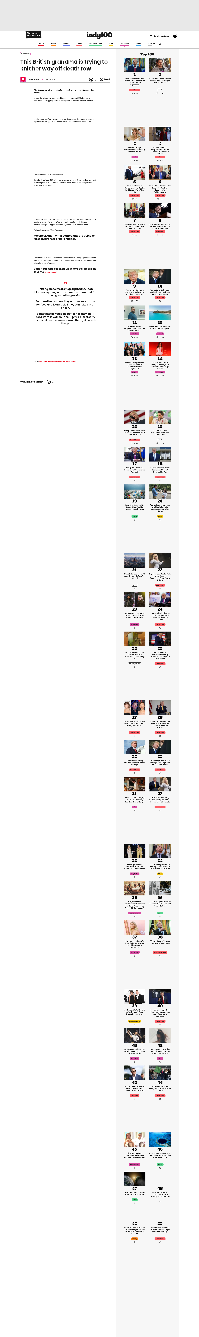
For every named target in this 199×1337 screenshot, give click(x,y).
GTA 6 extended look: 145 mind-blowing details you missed (134, 576)
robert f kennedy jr (160, 952)
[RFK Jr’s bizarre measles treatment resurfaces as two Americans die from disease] (160, 927)
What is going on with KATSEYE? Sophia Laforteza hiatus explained (134, 366)
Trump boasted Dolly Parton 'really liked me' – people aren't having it (160, 800)
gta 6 (160, 90)
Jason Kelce (134, 334)
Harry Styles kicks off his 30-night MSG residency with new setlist (134, 1051)
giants (160, 913)
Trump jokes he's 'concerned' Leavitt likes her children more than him (134, 189)
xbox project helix (134, 664)
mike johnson (160, 231)
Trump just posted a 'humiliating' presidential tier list (134, 470)
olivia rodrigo (160, 372)
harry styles (134, 1058)
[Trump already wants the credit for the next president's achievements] (160, 172)
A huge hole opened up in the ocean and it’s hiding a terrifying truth (160, 1155)
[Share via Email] (108, 79)
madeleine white (134, 1021)
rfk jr (160, 874)
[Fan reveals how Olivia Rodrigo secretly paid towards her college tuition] (160, 349)
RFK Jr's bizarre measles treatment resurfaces (160, 942)
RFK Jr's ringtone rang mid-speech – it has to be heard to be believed (160, 867)
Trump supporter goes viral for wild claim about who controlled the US (160, 508)
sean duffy (134, 1095)
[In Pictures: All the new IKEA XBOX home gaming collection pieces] (160, 1320)
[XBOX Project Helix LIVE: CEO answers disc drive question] (134, 638)
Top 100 (41, 44)
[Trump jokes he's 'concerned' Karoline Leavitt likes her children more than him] (134, 172)
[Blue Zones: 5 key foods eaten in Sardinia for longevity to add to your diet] (160, 312)
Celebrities (124, 44)
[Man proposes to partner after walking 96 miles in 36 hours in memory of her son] (134, 1214)
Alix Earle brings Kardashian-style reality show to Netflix (134, 149)
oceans (160, 1164)
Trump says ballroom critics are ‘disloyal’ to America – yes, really (134, 292)
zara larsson (135, 952)
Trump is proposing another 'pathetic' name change (134, 763)
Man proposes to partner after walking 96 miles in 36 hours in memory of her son (134, 1230)
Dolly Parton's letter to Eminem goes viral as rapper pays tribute (135, 615)
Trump (79, 44)
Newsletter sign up (161, 36)
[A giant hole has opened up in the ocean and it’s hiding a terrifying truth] (160, 1139)
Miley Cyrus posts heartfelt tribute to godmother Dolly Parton (134, 867)
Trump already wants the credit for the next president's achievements (160, 189)
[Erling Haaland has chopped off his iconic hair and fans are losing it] (134, 1139)
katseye (134, 372)
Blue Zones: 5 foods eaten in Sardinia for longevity (160, 327)
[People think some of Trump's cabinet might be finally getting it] (160, 1214)
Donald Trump (134, 297)
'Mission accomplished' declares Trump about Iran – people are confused (160, 1013)
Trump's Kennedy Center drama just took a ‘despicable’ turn (160, 470)
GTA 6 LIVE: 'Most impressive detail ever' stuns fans (160, 433)
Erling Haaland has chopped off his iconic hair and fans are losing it (134, 1156)
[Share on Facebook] (101, 79)
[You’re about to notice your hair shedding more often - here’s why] (160, 1035)
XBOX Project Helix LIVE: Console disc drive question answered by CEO (134, 655)
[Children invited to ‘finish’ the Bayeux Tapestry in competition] (160, 1179)
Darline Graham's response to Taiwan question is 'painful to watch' (160, 150)
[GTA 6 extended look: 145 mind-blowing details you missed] (134, 560)
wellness (160, 334)
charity (134, 1239)
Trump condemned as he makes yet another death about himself (134, 433)
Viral (111, 44)
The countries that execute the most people (57, 361)
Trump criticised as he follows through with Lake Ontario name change (160, 616)
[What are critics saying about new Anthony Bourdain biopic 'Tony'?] (134, 784)
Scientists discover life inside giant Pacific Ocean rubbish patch (134, 507)
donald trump (134, 90)
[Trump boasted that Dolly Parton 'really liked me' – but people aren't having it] (160, 784)
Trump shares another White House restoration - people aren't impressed (134, 82)
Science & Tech (95, 44)
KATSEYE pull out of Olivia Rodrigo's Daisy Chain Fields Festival (134, 1298)
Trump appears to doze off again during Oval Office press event (134, 226)
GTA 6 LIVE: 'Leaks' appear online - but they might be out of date (160, 81)
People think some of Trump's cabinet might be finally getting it (160, 1230)
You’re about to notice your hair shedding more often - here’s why (160, 1051)
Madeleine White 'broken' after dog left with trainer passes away (134, 1012)
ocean (135, 516)
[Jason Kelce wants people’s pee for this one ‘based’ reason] (134, 312)
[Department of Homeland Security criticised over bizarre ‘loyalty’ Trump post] (160, 638)
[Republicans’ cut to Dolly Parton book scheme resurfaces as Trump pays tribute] (160, 560)
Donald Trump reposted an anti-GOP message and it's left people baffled (160, 724)
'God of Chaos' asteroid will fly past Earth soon (134, 1193)
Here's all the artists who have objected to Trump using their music (134, 723)
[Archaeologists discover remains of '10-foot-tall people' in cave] (160, 888)
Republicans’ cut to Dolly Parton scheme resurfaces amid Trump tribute (160, 577)
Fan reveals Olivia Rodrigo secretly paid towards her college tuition (160, 366)
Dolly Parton (160, 585)
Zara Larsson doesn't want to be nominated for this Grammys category (134, 944)
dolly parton (134, 624)
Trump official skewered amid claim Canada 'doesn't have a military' (134, 1088)
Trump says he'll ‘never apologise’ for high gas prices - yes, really (160, 292)
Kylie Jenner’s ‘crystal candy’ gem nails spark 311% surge (160, 1298)
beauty (160, 1058)
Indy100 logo (99, 35)
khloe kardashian (134, 913)
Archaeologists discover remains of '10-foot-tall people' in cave (160, 904)
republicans (160, 157)
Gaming (66, 44)
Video (138, 44)
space (135, 1199)
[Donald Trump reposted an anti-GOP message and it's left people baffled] (160, 707)
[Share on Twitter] (105, 79)
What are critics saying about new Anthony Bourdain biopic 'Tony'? (135, 800)
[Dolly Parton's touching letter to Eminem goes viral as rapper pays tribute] (134, 599)
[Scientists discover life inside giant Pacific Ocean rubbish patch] (134, 491)
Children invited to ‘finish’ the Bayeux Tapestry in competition (160, 1194)
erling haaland (134, 1164)
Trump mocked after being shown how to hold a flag (160, 1088)
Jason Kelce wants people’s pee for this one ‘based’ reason (134, 328)
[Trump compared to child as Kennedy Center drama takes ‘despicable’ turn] (160, 454)
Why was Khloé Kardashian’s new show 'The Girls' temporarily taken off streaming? (135, 905)
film (134, 807)
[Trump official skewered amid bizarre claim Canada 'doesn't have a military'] (134, 1072)
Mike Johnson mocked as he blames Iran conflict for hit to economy (160, 226)
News (53, 44)
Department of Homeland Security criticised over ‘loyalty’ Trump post (160, 655)
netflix (135, 157)
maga (160, 516)
